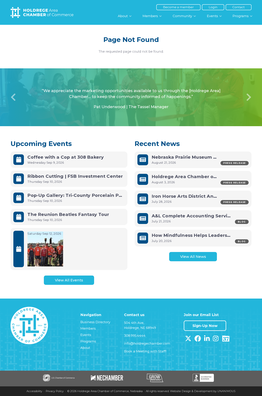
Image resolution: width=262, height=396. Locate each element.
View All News (193, 256)
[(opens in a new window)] (188, 340)
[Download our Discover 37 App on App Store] (226, 340)
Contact (238, 7)
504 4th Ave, (134, 323)
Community (182, 16)
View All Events (69, 280)
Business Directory (95, 322)
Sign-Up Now (205, 326)
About (123, 16)
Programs (241, 16)
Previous (13, 97)
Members (150, 16)
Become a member (178, 7)
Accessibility (34, 391)
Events (212, 16)
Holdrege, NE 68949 (140, 328)
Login (213, 7)
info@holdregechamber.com (147, 343)
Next (248, 97)
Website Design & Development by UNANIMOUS (202, 391)
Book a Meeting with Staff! (145, 351)
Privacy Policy (55, 391)
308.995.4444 (134, 336)
